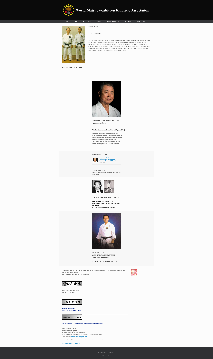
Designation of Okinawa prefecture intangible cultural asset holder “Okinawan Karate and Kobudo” (108, 159)
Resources (128, 21)
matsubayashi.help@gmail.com (71, 343)
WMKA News (87, 21)
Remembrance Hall (113, 21)
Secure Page (141, 21)
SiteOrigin (105, 355)
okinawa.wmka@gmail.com (79, 336)
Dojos (75, 21)
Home (66, 21)
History (99, 21)
